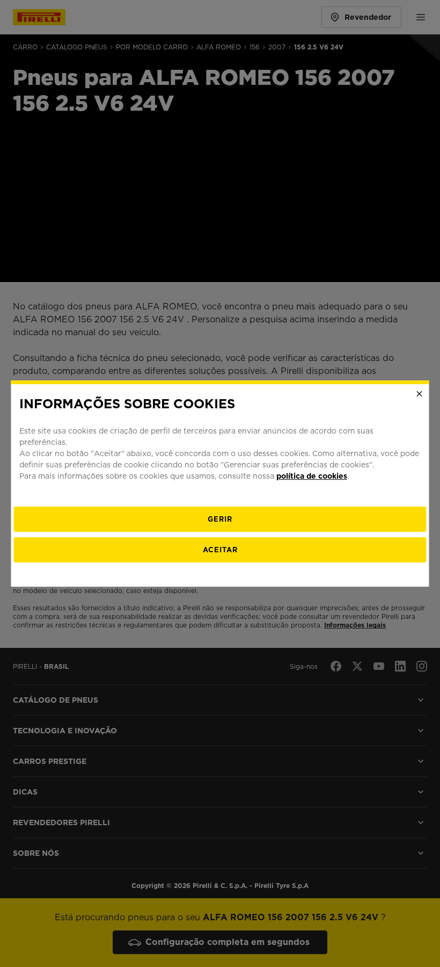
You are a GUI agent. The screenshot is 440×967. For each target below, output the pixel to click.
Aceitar (220, 550)
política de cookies (311, 476)
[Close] (420, 394)
